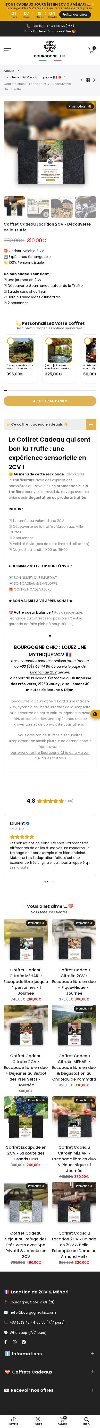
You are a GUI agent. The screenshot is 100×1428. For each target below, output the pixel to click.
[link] (21, 350)
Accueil (9, 70)
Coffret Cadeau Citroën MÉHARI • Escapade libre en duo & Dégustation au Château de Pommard (74, 1067)
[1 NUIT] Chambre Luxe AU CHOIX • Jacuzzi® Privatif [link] (20, 367)
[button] (88, 352)
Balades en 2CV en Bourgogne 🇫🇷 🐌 (33, 77)
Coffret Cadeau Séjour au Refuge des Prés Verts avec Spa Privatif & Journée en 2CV (26, 1244)
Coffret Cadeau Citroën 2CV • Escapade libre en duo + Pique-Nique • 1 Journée (74, 981)
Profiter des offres (75, 14)
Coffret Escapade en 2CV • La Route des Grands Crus (26, 1153)
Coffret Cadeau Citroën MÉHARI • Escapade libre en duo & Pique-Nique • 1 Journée (74, 1159)
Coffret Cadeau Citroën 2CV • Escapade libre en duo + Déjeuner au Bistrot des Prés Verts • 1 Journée (26, 1070)
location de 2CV (43, 672)
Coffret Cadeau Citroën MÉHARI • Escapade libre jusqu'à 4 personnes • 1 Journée (26, 981)
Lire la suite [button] (19, 867)
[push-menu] (7, 50)
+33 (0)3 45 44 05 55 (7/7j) (53, 26)
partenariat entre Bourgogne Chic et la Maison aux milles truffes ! (50, 755)
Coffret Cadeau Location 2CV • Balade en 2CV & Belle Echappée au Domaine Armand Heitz (74, 1244)
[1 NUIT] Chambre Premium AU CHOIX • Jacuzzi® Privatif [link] (57, 367)
